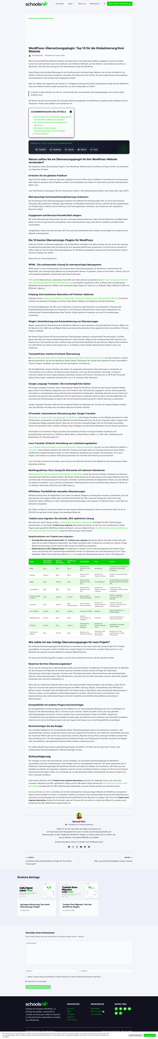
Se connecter (96, 1014)
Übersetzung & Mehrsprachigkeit (41, 18)
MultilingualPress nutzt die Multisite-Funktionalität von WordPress (56, 474)
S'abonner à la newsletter (37, 981)
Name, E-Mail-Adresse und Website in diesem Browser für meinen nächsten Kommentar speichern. (64, 977)
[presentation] (36, 890)
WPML (31, 280)
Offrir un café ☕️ (98, 1011)
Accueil (70, 1008)
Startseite (60, 4)
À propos (71, 1014)
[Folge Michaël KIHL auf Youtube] (81, 847)
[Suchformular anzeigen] (104, 3)
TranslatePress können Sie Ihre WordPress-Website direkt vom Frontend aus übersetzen (68, 358)
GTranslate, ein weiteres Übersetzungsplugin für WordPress (53, 417)
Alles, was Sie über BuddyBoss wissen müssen (113, 859)
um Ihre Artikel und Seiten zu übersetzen (75, 522)
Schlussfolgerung (41, 134)
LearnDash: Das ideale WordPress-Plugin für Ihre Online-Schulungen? (49, 861)
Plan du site (72, 1020)
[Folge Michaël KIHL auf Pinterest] (89, 847)
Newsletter (95, 1008)
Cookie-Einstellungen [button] (135, 1035)
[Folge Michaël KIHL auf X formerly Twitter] (73, 847)
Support (70, 1017)
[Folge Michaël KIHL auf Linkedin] (85, 847)
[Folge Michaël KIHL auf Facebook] (69, 847)
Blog (69, 1011)
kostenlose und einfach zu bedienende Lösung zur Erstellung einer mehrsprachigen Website (80, 298)
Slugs (71, 554)
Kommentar (32, 943)
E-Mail (84, 971)
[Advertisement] (79, 33)
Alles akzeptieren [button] (150, 1035)
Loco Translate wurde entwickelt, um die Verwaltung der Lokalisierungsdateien (61, 447)
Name (30, 971)
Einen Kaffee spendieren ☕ (120, 4)
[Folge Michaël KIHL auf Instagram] (77, 847)
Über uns (82, 4)
